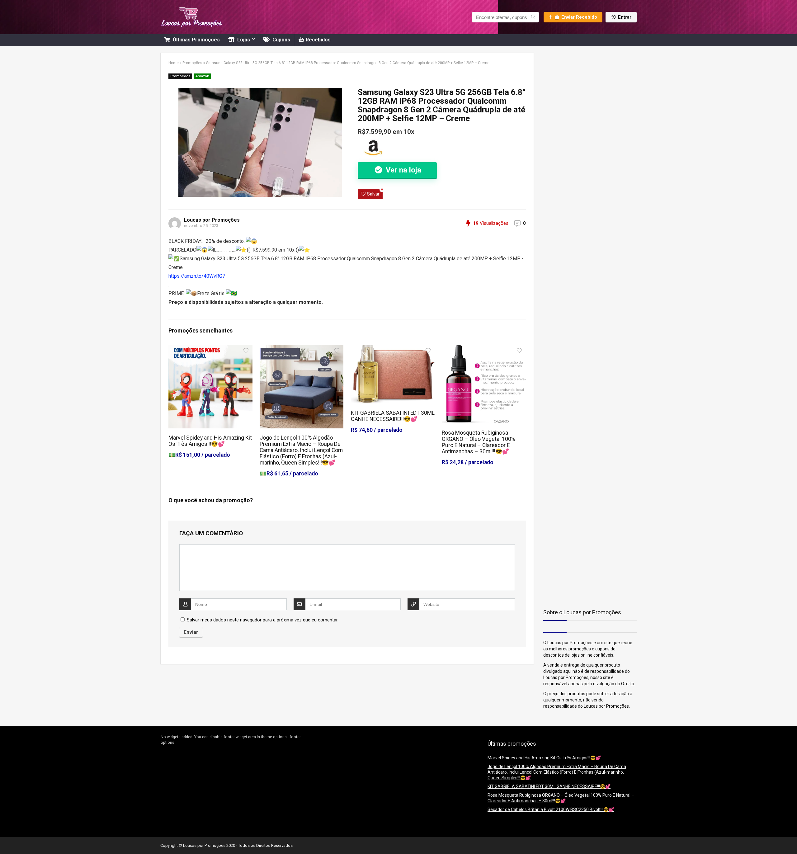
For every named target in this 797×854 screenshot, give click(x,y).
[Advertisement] (582, 91)
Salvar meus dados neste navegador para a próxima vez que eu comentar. (262, 620)
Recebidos (318, 40)
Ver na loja (402, 170)
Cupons (280, 40)
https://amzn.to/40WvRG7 (196, 276)
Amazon (202, 76)
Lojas (243, 40)
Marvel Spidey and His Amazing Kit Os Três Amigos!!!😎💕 (210, 441)
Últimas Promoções (196, 40)
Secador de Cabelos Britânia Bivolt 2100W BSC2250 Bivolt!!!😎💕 (551, 809)
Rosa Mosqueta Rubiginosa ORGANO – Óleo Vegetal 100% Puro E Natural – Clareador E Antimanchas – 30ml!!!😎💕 (478, 442)
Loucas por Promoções (212, 220)
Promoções (192, 63)
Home (173, 63)
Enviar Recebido (579, 17)
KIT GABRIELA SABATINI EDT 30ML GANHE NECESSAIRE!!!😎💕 (393, 416)
